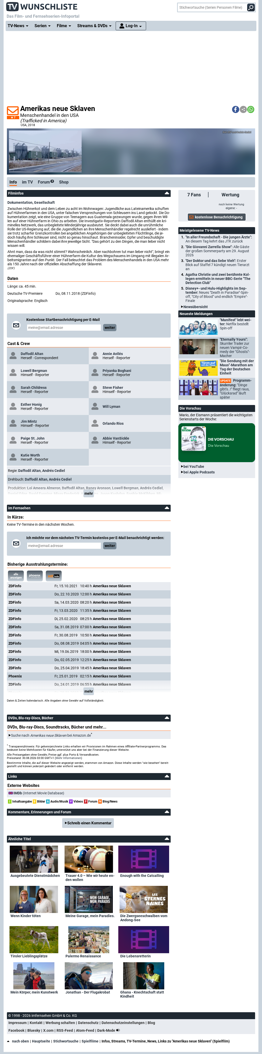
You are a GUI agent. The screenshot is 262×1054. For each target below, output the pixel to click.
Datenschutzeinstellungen (123, 1023)
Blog (151, 1023)
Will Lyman (111, 406)
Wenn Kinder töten (25, 916)
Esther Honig (31, 404)
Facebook (16, 1030)
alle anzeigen (16, 576)
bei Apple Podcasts (199, 472)
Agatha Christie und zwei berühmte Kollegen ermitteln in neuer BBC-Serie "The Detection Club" (217, 278)
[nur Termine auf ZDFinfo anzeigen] (54, 576)
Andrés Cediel (53, 471)
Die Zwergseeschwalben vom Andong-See (143, 918)
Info (13, 182)
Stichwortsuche (66, 1041)
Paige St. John (33, 438)
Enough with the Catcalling (142, 876)
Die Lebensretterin (135, 956)
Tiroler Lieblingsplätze (29, 956)
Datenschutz (88, 1023)
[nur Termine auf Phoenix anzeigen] (35, 576)
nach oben (20, 1041)
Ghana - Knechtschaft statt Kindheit (142, 994)
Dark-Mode (106, 1030)
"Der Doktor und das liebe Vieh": (217, 265)
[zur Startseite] (42, 5)
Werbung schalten (60, 1023)
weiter (110, 328)
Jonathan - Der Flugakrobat (88, 992)
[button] (235, 109)
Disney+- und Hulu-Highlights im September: (217, 294)
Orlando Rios (113, 423)
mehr (88, 493)
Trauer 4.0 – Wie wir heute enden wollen (90, 878)
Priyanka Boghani (117, 371)
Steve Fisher (113, 388)
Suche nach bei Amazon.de (51, 735)
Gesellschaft (44, 202)
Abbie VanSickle (116, 438)
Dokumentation (19, 202)
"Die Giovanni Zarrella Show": (217, 251)
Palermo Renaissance (83, 956)
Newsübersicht (195, 307)
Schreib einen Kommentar (89, 823)
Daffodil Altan (32, 354)
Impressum (17, 1023)
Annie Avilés (113, 354)
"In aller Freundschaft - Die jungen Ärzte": (218, 239)
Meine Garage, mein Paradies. (90, 916)
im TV (27, 182)
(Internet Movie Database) (39, 793)
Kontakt (36, 1023)
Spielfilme (90, 1041)
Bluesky (33, 1030)
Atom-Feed (85, 1030)
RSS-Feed (65, 1030)
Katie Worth (30, 455)
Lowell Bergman (34, 371)
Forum (45, 182)
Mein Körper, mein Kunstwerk (34, 992)
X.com (48, 1030)
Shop (64, 182)
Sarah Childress (34, 388)
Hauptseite (41, 1041)
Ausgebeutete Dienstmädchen (35, 876)
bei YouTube (193, 466)
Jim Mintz (29, 421)
